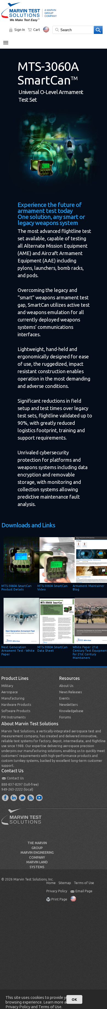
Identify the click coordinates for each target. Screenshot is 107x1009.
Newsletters (68, 704)
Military (7, 686)
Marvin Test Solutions (23, 820)
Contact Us (15, 778)
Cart (36, 29)
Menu (8, 40)
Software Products (15, 711)
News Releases (70, 692)
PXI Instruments (13, 717)
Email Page (83, 891)
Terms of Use (84, 883)
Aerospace (9, 692)
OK (74, 999)
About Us (66, 686)
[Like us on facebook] (5, 797)
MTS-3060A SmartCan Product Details (16, 587)
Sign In (19, 29)
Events (64, 698)
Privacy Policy (56, 891)
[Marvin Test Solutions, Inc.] (29, 22)
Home (51, 883)
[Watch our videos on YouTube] (39, 797)
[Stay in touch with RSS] (31, 797)
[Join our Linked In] (14, 797)
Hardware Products (16, 704)
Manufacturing (12, 698)
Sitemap (64, 883)
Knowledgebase (71, 711)
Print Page (59, 899)
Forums (65, 717)
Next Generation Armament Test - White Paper (18, 650)
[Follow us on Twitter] (22, 797)
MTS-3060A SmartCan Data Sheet (52, 648)
